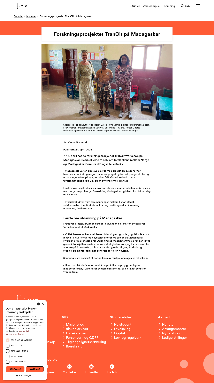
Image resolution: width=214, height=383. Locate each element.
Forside (18, 16)
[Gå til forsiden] (20, 6)
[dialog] (25, 340)
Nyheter (31, 16)
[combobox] (38, 304)
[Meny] (198, 6)
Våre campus (151, 6)
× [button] (42, 304)
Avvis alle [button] (35, 369)
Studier (135, 6)
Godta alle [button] (15, 369)
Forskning (168, 6)
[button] (25, 375)
